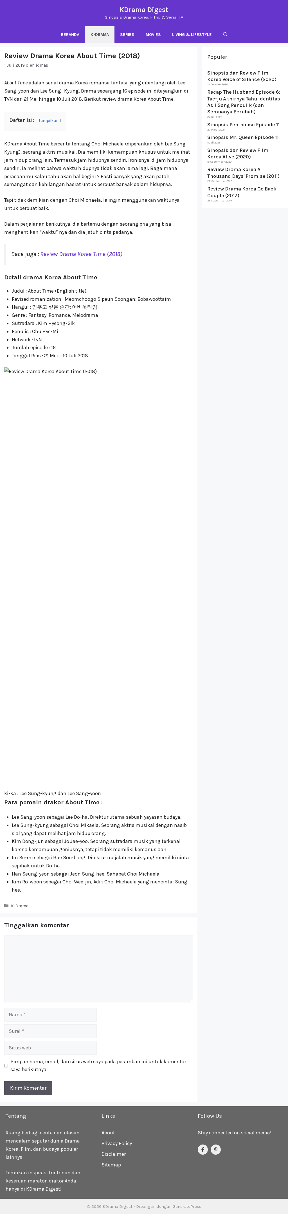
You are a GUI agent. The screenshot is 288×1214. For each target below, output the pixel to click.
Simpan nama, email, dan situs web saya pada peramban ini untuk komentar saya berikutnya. (98, 1065)
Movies (153, 34)
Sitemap (111, 1165)
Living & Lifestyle (192, 34)
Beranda (70, 34)
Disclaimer (114, 1154)
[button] (225, 34)
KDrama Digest (144, 10)
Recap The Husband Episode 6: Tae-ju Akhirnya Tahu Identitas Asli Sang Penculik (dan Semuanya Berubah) (243, 102)
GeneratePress (187, 1206)
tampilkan (48, 120)
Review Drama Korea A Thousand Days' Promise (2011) (243, 172)
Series (127, 34)
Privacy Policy (117, 1143)
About (108, 1133)
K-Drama (100, 34)
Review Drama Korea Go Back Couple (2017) (241, 192)
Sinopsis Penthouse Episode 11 (243, 125)
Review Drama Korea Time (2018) (81, 253)
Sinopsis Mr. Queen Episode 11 (242, 137)
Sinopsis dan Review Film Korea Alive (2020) (237, 153)
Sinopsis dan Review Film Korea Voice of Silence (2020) (241, 76)
